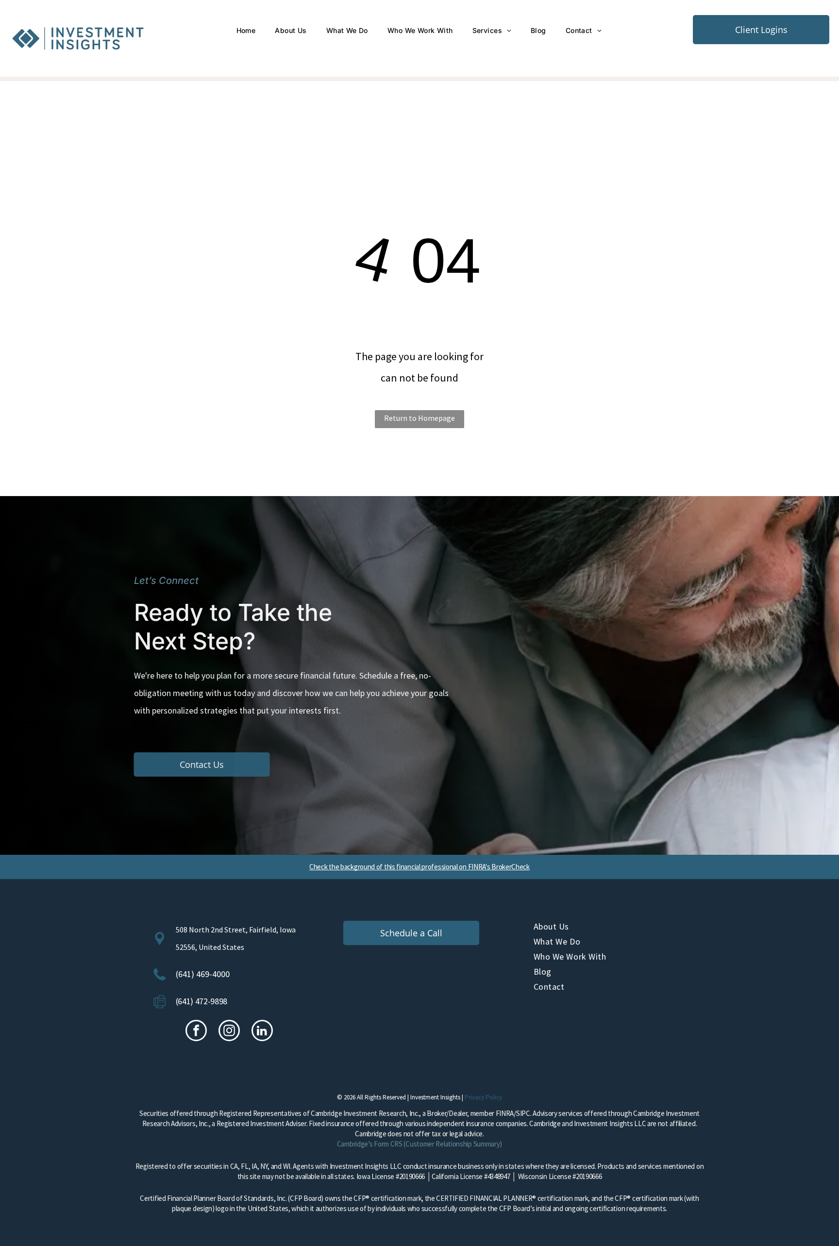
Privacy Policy (483, 1097)
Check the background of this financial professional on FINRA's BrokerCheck (419, 866)
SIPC (523, 1113)
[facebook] (196, 1032)
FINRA (505, 1113)
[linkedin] (262, 1032)
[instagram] (229, 1032)
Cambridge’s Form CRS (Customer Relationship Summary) (419, 1143)
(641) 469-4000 (203, 974)
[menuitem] (246, 30)
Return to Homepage (419, 418)
